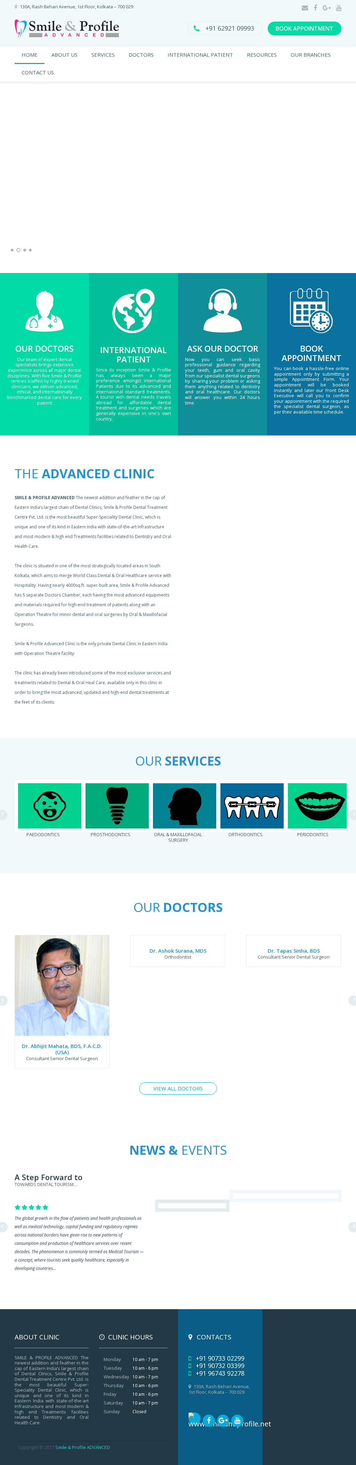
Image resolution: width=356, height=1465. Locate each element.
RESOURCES (262, 54)
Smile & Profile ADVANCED (82, 1447)
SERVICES (103, 54)
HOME (30, 54)
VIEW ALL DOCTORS (178, 1088)
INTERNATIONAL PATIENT (200, 54)
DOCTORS (141, 54)
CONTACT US (38, 72)
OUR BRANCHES (311, 54)
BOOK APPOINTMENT (304, 28)
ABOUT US (64, 54)
